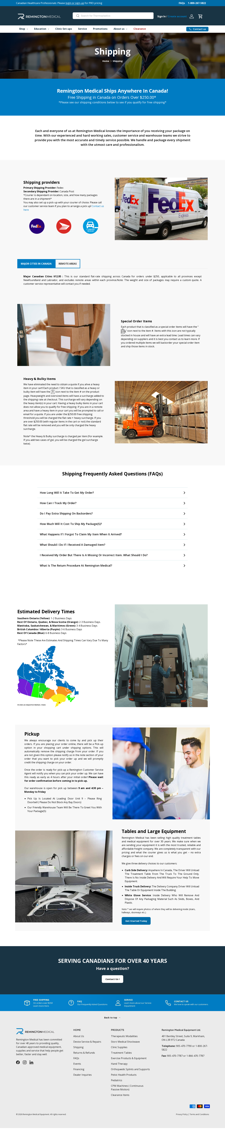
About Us (78, 1036)
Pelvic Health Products (124, 1074)
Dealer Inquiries (82, 1074)
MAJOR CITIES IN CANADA (36, 263)
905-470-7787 (175, 1055)
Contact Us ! (112, 979)
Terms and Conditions (199, 1114)
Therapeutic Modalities (124, 1036)
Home (105, 61)
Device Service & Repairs (87, 1041)
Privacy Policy (182, 1114)
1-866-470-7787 (195, 1055)
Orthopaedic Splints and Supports (130, 1069)
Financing (78, 1069)
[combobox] (113, 15)
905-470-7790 (184, 1046)
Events (77, 1063)
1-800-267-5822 (197, 3)
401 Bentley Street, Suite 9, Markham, (183, 1036)
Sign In (161, 16)
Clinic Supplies (119, 1047)
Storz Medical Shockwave (125, 1041)
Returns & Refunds (84, 1052)
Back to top (111, 1017)
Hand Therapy (119, 1063)
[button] (200, 16)
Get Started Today (136, 920)
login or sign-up (75, 3)
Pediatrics (116, 1080)
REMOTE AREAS (68, 263)
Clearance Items (120, 1095)
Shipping (118, 61)
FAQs (182, 3)
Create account (177, 16)
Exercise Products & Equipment (128, 1058)
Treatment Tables (121, 1052)
